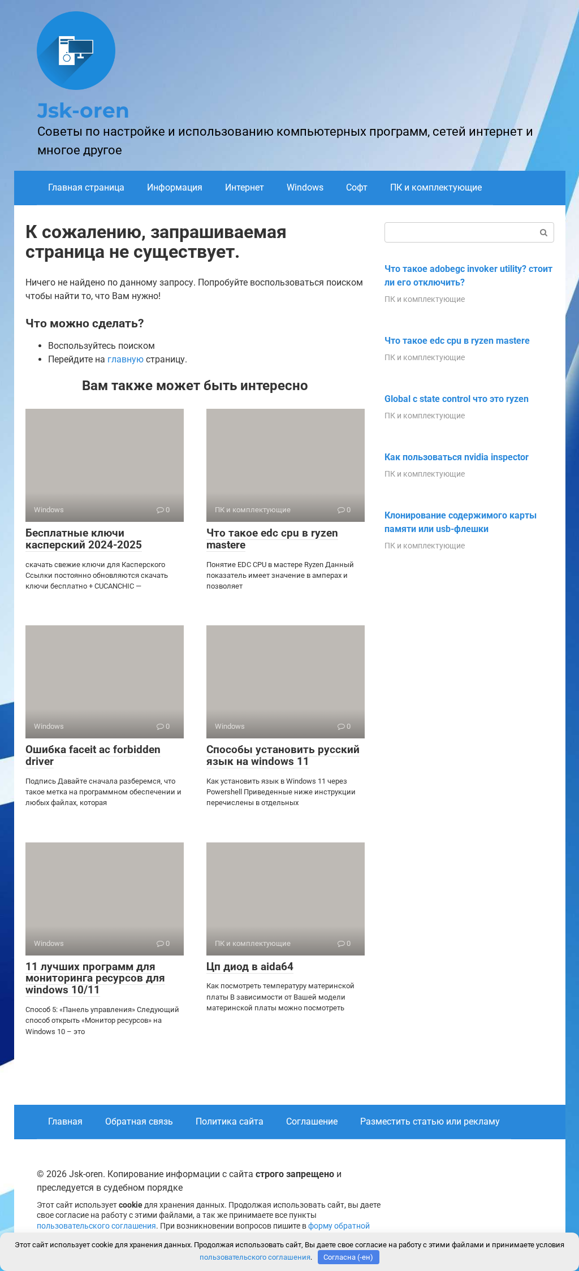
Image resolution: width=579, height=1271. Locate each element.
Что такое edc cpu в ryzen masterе (272, 538)
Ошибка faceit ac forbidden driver (93, 755)
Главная (65, 1121)
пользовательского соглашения (96, 1226)
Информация (174, 187)
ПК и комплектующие (436, 187)
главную (125, 359)
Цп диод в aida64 (249, 966)
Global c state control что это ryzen (456, 399)
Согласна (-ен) (348, 1257)
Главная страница (86, 187)
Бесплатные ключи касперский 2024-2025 (83, 538)
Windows (305, 187)
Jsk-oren (83, 110)
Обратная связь (139, 1121)
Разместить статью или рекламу (430, 1121)
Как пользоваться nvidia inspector (456, 457)
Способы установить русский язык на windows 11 (283, 755)
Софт (357, 187)
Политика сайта (229, 1121)
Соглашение (312, 1121)
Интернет (244, 187)
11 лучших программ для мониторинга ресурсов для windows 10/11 (95, 978)
